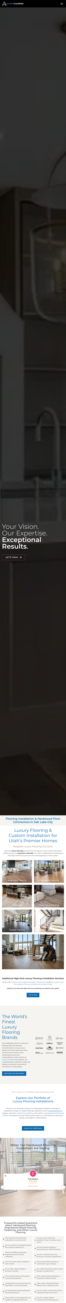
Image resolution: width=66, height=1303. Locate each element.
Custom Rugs (47, 984)
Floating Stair (41, 982)
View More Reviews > (33, 1210)
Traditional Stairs (17, 982)
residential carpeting (25, 1113)
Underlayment (35, 984)
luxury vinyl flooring (9, 1060)
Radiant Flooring (24, 984)
